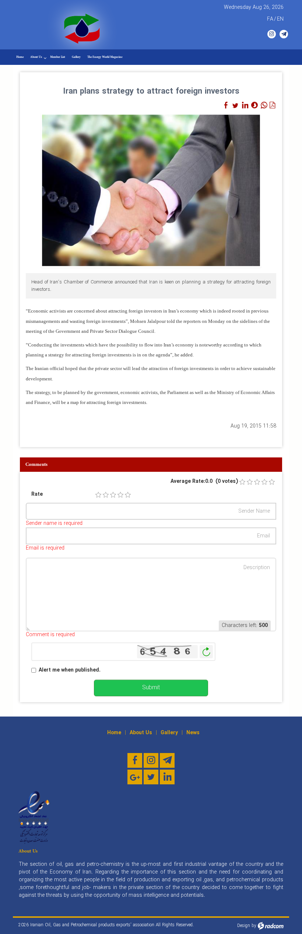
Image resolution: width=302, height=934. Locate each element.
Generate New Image (206, 651)
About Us (141, 733)
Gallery (169, 733)
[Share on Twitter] (235, 105)
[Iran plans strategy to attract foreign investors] (151, 190)
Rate (37, 494)
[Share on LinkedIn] (245, 105)
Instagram (271, 34)
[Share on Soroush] (254, 105)
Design (243, 925)
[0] (242, 482)
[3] (113, 495)
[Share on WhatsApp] (264, 105)
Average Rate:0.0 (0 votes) (204, 481)
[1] (98, 495)
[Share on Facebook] (225, 105)
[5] (127, 495)
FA (270, 19)
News (193, 733)
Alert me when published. (70, 670)
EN (280, 19)
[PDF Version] (272, 105)
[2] (105, 495)
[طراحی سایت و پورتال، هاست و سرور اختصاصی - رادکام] (271, 925)
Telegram (284, 34)
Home (114, 733)
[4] (120, 495)
